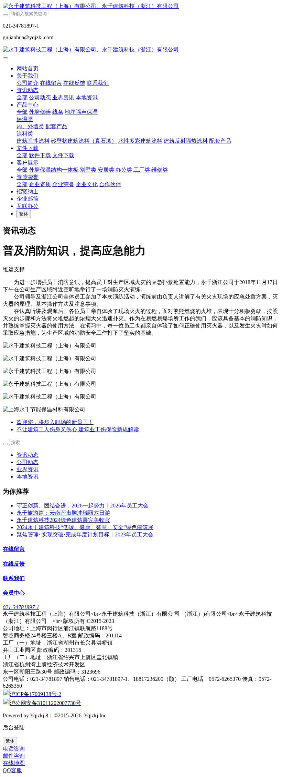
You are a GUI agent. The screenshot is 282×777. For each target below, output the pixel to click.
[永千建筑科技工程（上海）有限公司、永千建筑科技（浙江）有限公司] (141, 6)
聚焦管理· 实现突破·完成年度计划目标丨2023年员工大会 (85, 534)
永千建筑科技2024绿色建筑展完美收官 (63, 520)
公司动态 (28, 462)
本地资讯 (28, 477)
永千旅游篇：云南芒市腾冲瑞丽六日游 (63, 513)
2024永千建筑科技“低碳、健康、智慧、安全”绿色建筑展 (85, 527)
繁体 (23, 213)
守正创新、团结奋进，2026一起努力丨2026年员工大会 (83, 505)
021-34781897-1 (21, 607)
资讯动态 (28, 455)
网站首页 (28, 68)
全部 (22, 97)
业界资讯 (28, 469)
